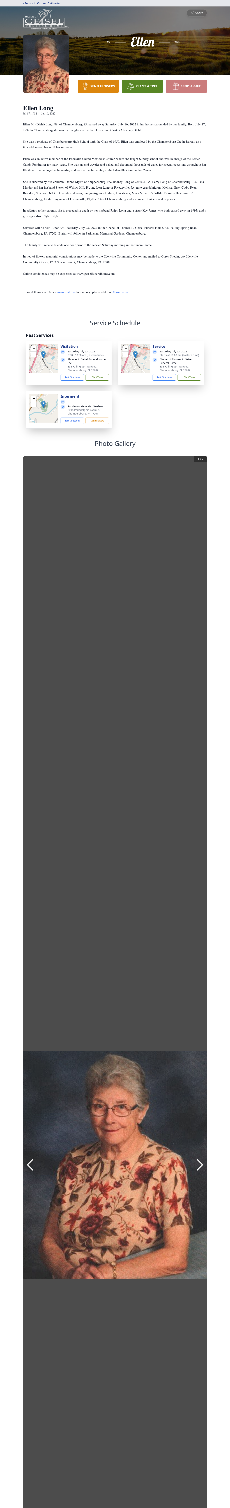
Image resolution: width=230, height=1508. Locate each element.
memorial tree (66, 292)
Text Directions (72, 377)
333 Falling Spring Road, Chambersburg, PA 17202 (83, 368)
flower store (120, 292)
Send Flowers (97, 420)
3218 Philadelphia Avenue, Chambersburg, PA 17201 (84, 411)
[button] (43, 354)
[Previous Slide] (30, 1165)
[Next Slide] (200, 1165)
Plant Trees (97, 377)
